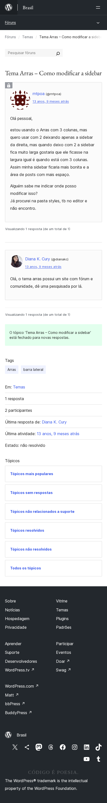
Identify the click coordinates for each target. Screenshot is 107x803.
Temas (27, 37)
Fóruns (10, 22)
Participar (64, 643)
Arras (11, 369)
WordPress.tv (20, 669)
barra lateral (33, 369)
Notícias (12, 609)
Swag (63, 669)
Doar (63, 661)
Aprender (13, 643)
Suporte (12, 652)
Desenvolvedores (21, 661)
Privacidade (16, 627)
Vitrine (61, 600)
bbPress (15, 703)
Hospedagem (17, 618)
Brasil (21, 735)
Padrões (63, 627)
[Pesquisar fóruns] (58, 53)
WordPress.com (22, 686)
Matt (12, 695)
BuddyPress (18, 712)
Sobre (10, 600)
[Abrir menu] (99, 7)
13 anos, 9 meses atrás (51, 101)
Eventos (63, 652)
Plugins (62, 618)
